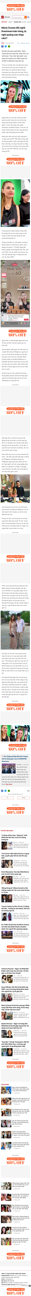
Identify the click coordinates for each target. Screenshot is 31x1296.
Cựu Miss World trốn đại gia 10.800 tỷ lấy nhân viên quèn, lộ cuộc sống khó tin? (20, 1145)
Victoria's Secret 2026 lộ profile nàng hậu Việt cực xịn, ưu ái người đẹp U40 (20, 1230)
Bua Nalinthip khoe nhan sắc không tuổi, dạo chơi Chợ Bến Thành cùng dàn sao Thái (21, 1112)
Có (7, 797)
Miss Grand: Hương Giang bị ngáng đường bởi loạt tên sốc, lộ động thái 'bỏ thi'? (21, 1219)
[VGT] (2, 17)
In (29, 791)
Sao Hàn (24, 22)
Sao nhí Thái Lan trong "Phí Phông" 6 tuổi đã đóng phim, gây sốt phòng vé (20, 1123)
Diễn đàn (7, 17)
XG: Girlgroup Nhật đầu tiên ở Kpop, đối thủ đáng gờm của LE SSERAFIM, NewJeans (15, 759)
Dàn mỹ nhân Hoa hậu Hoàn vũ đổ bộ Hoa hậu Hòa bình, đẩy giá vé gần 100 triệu (20, 1241)
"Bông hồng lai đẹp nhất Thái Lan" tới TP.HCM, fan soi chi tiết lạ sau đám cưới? (20, 1185)
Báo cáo (28, 43)
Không (23, 797)
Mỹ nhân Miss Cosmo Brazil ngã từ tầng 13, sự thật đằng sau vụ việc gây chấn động (20, 1208)
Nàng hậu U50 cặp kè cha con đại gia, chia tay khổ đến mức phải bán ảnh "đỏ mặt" (21, 1101)
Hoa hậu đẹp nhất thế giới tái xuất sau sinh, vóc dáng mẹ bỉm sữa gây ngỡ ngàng (20, 1197)
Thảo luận (22, 43)
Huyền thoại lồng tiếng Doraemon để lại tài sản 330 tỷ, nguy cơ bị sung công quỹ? (21, 1134)
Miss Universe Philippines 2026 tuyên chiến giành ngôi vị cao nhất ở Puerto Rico (20, 1090)
